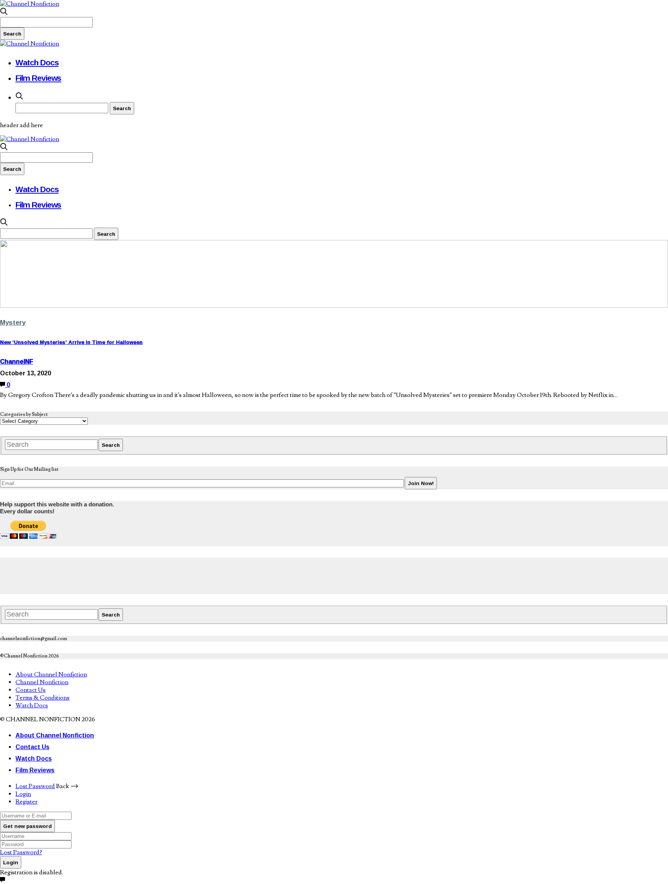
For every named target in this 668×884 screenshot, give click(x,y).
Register (26, 802)
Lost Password (35, 786)
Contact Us (30, 690)
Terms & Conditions (42, 698)
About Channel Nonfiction (51, 674)
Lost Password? (21, 852)
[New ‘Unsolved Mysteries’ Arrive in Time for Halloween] (334, 306)
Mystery (13, 322)
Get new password (27, 826)
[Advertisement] (140, 575)
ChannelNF (16, 361)
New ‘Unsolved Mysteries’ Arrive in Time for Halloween (71, 342)
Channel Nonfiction (41, 682)
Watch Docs (37, 62)
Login (23, 794)
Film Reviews (38, 77)
